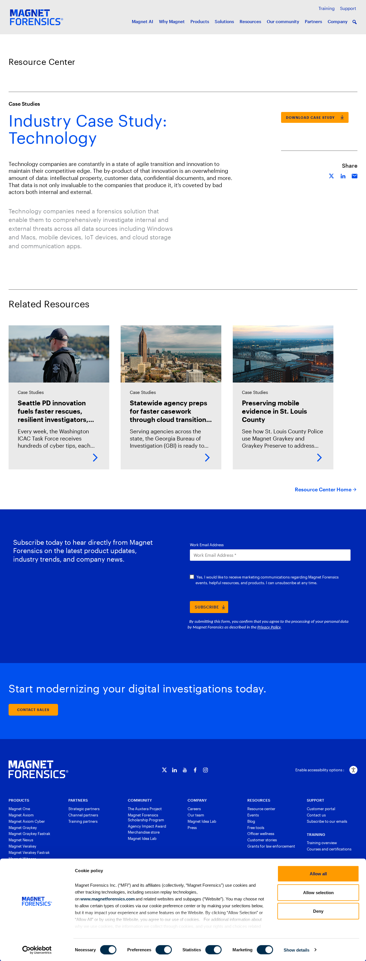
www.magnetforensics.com (107, 898)
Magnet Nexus (21, 840)
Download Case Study (310, 117)
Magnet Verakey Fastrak (29, 852)
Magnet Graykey (23, 827)
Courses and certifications (329, 849)
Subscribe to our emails (327, 821)
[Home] (38, 769)
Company (337, 21)
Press (192, 827)
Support (348, 8)
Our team (196, 815)
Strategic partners (84, 808)
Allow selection (318, 892)
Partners (313, 21)
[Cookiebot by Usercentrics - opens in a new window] (37, 950)
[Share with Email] (354, 175)
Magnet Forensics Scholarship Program (146, 817)
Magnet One (19, 808)
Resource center (261, 808)
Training (327, 8)
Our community (283, 21)
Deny (318, 911)
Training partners (83, 821)
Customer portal (321, 808)
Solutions (224, 21)
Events (253, 815)
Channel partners (83, 815)
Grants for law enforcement (271, 846)
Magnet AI (142, 21)
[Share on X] (332, 175)
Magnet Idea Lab (142, 838)
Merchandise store (144, 832)
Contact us (316, 815)
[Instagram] (205, 770)
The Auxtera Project (145, 808)
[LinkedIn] (174, 770)
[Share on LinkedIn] (343, 175)
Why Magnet (172, 21)
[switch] (164, 949)
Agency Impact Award (147, 826)
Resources (250, 21)
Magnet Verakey (22, 846)
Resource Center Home (323, 489)
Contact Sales (33, 710)
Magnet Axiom (21, 815)
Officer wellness (260, 833)
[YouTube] (184, 770)
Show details (296, 949)
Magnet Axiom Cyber (27, 821)
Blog (251, 821)
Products (199, 21)
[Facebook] (195, 770)
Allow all (318, 873)
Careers (194, 808)
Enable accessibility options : (319, 770)
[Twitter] (164, 770)
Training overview (322, 842)
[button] (354, 22)
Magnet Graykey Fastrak (29, 833)
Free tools (255, 827)
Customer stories (262, 840)
